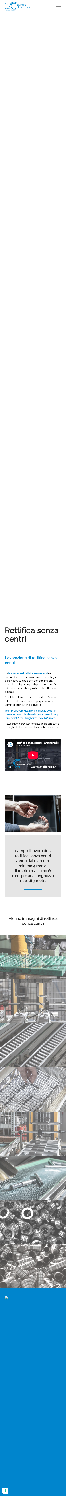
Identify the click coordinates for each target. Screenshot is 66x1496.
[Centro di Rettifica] (27, 6)
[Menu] (57, 6)
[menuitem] (57, 6)
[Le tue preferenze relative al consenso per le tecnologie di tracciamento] (5, 1491)
